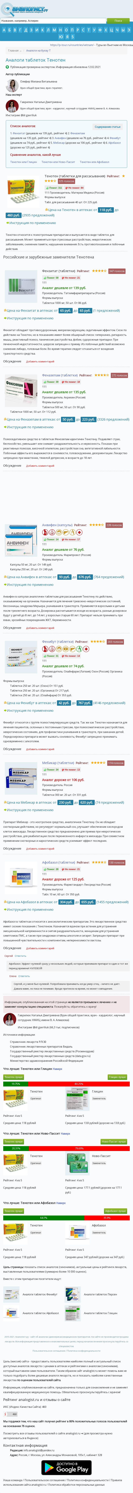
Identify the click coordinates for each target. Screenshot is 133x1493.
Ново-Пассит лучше (114, 1141)
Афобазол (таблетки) (58, 862)
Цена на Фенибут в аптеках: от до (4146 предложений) (66, 703)
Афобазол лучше (115, 1211)
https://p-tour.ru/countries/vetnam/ (72, 45)
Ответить (20, 955)
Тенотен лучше (14, 1077)
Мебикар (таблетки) (58, 763)
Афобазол (114, 143)
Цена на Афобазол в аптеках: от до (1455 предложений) (68, 902)
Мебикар (59, 143)
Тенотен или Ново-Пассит (58, 162)
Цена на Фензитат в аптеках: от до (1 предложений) (63, 310)
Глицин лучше (117, 1077)
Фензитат (19, 133)
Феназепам (77, 133)
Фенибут (115, 138)
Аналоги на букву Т (38, 50)
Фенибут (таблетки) (58, 641)
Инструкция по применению (32, 223)
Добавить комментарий (40, 361)
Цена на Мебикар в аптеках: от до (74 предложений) (65, 802)
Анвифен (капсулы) (57, 525)
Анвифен (60, 138)
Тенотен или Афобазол (94, 162)
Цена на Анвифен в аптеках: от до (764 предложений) (65, 577)
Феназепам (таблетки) (60, 375)
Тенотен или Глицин (23, 162)
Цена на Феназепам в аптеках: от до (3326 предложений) (68, 419)
